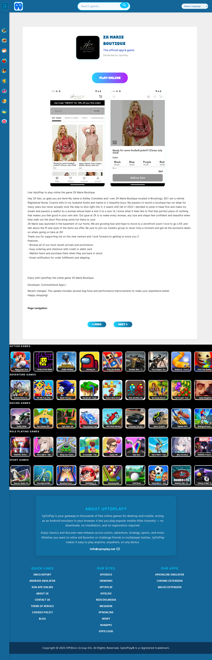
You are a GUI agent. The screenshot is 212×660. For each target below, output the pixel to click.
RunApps (106, 625)
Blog (42, 618)
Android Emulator (42, 580)
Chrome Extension (170, 580)
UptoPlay (106, 587)
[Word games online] (5, 111)
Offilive (106, 593)
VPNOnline (106, 612)
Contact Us (42, 599)
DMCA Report (42, 574)
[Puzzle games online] (5, 71)
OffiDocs (106, 574)
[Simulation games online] (5, 81)
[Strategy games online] (5, 101)
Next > (123, 324)
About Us (42, 593)
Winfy (106, 618)
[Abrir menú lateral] (5, 6)
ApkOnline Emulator (169, 574)
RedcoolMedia (106, 599)
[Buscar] (124, 5)
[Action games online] (5, 30)
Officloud (106, 631)
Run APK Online (42, 587)
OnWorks (106, 580)
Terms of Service (42, 606)
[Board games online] (5, 50)
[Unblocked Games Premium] (5, 121)
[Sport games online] (5, 91)
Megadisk (106, 606)
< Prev (96, 324)
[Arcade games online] (5, 40)
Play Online (110, 78)
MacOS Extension (170, 587)
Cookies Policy (42, 612)
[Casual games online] (5, 60)
